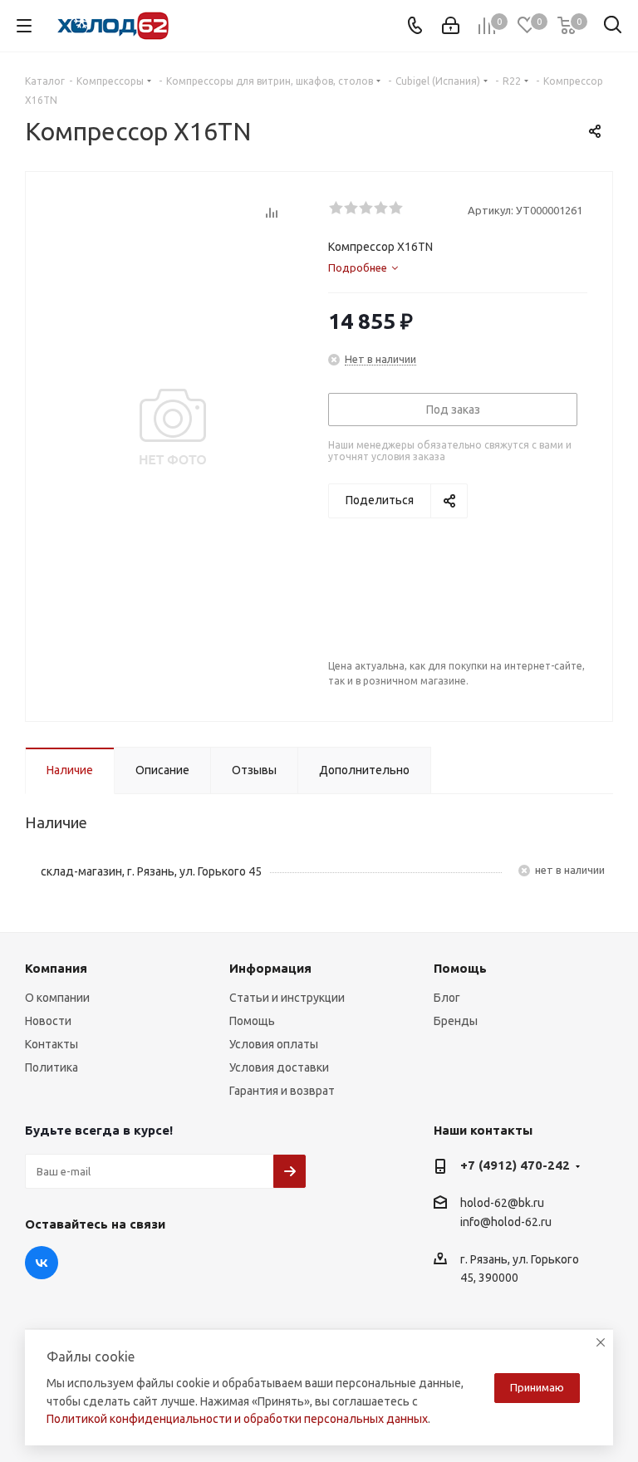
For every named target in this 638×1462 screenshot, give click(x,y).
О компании (57, 997)
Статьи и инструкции (287, 997)
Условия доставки (279, 1067)
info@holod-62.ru (506, 1222)
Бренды (456, 1021)
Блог (447, 997)
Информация (270, 968)
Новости (48, 1021)
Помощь (252, 1021)
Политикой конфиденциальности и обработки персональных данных (237, 1418)
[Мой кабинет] (450, 25)
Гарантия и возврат (282, 1090)
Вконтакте (41, 1262)
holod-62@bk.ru (502, 1202)
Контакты (51, 1044)
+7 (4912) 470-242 (515, 1165)
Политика (51, 1067)
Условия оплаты (273, 1044)
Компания (56, 968)
